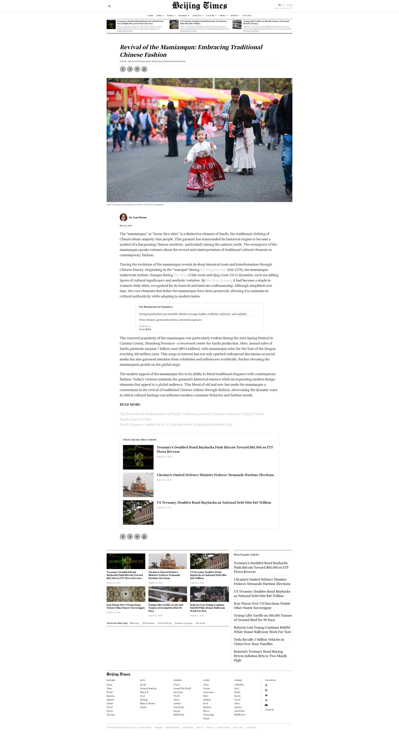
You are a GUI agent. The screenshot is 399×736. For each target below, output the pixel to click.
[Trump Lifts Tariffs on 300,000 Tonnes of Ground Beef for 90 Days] (237, 24)
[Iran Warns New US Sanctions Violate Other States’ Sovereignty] (126, 594)
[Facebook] (123, 69)
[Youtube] (266, 705)
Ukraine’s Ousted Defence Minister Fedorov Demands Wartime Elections (215, 474)
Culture (123, 61)
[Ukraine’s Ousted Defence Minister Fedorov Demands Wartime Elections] (138, 485)
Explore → (145, 325)
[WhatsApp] (144, 69)
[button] (109, 6)
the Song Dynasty (213, 269)
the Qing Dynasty (218, 280)
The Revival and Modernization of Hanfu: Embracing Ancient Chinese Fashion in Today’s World (191, 413)
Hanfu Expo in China (135, 419)
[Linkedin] (266, 695)
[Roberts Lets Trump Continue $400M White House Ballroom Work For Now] (209, 594)
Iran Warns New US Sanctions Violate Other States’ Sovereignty (126, 606)
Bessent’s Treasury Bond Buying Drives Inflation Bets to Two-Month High (260, 655)
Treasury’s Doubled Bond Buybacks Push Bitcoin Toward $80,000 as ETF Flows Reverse (140, 22)
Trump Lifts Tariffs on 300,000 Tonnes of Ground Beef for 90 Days (266, 22)
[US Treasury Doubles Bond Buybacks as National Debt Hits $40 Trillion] (174, 24)
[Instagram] (266, 690)
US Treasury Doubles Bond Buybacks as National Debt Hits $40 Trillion (203, 22)
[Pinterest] (137, 69)
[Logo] (199, 6)
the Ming (181, 275)
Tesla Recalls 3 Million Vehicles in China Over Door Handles (259, 641)
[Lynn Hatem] (124, 217)
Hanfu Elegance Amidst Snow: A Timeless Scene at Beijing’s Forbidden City (176, 424)
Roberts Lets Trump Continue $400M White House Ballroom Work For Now (207, 607)
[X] (130, 69)
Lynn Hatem (140, 217)
